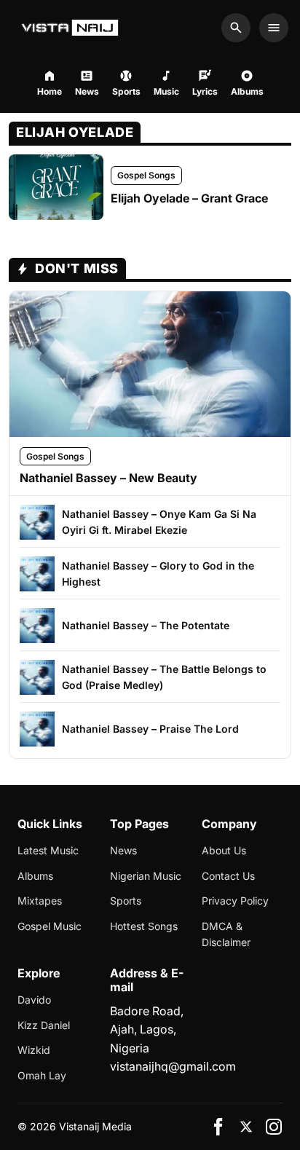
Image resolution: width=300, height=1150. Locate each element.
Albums (35, 876)
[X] (246, 1126)
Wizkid (33, 1050)
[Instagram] (274, 1126)
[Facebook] (218, 1126)
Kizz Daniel (43, 1025)
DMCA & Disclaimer (226, 934)
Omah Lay (41, 1075)
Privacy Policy (235, 900)
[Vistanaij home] (72, 28)
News (123, 850)
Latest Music (48, 850)
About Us (224, 850)
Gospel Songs (146, 175)
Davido (34, 999)
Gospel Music (49, 926)
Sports (125, 900)
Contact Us (228, 876)
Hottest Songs (144, 926)
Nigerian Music (145, 876)
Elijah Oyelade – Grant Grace (189, 198)
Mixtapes (39, 900)
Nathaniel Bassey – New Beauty (108, 477)
